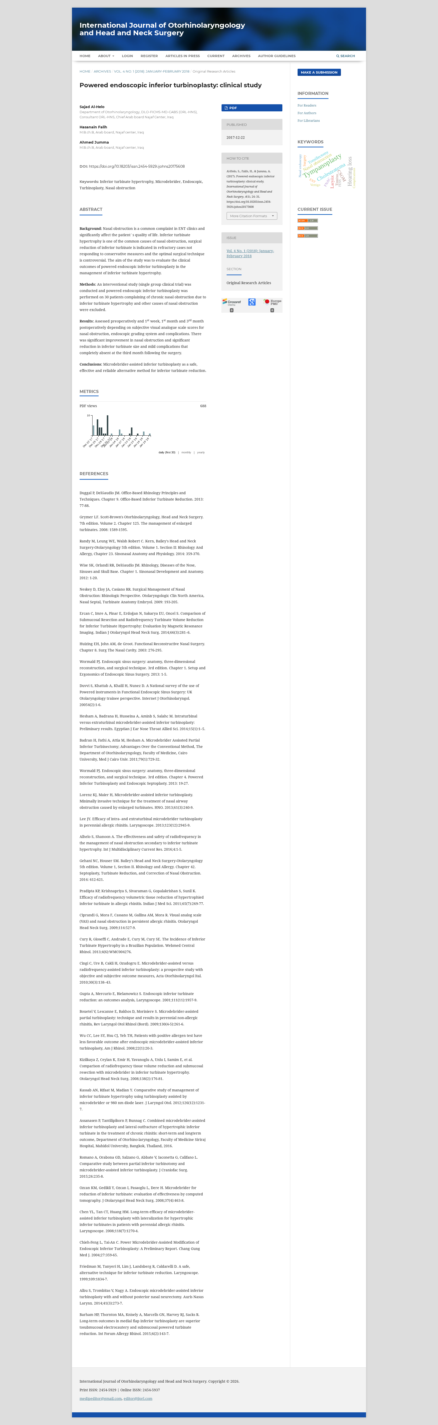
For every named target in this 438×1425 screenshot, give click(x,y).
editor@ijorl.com (138, 1398)
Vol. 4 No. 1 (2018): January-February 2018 (151, 71)
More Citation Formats (248, 216)
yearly (201, 452)
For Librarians (309, 120)
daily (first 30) (167, 452)
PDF (232, 108)
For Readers (307, 105)
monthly (186, 452)
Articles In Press (183, 56)
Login (127, 56)
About (105, 56)
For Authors (307, 113)
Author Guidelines (277, 56)
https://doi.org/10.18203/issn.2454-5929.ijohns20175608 (137, 166)
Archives (241, 56)
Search (347, 56)
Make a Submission (319, 72)
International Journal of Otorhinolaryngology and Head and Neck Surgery (162, 29)
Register (149, 56)
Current (216, 56)
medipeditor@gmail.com (101, 1398)
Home (85, 56)
